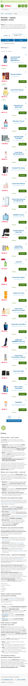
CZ (8, 682)
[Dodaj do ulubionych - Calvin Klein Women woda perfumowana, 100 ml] (26, 181)
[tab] (7, 35)
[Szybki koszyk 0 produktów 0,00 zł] (26, 6)
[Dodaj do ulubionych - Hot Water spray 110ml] (26, 275)
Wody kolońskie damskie (17, 549)
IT (13, 682)
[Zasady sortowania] (8, 48)
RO (11, 682)
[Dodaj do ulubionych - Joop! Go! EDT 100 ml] (26, 259)
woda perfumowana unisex (21, 559)
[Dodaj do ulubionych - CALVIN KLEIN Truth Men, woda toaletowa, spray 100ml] (26, 134)
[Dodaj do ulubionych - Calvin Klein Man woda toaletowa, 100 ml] (26, 369)
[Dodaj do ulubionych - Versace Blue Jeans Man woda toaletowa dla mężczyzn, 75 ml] (26, 384)
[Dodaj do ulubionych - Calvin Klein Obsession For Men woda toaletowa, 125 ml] (26, 306)
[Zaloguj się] (22, 6)
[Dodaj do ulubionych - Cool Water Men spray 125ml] (26, 103)
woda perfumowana (13, 599)
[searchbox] (14, 9)
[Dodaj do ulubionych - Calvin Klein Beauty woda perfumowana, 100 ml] (26, 87)
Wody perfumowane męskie (7, 502)
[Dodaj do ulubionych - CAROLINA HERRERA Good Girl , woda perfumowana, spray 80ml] (26, 337)
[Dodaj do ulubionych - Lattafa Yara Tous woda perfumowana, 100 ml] (26, 291)
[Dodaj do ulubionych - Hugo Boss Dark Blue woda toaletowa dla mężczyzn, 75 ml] (26, 322)
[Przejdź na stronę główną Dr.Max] (8, 5)
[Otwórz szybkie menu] (2, 6)
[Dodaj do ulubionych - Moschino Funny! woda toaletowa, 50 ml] (26, 119)
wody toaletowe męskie (13, 510)
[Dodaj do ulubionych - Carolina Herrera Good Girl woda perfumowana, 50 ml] (26, 228)
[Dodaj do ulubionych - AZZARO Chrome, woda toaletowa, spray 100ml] (26, 212)
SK (9, 682)
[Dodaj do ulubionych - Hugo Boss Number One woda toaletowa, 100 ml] (26, 244)
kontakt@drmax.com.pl (8, 679)
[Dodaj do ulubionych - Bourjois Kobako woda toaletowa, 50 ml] (26, 72)
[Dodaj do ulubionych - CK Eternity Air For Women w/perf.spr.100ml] (26, 197)
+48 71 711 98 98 (21, 679)
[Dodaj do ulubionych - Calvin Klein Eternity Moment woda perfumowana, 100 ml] (26, 150)
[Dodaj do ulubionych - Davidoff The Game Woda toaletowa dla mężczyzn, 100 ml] (26, 165)
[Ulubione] (19, 6)
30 (18, 417)
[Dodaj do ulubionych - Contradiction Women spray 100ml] (26, 353)
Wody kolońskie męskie (20, 517)
